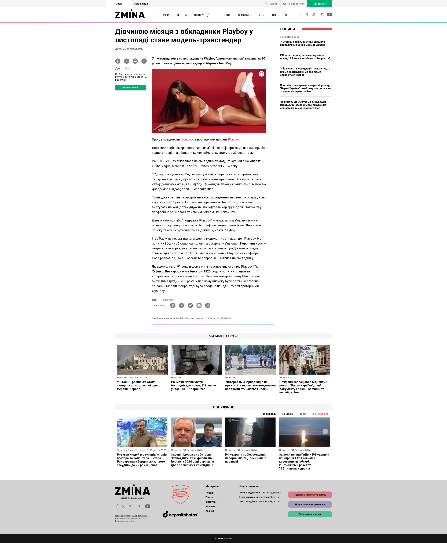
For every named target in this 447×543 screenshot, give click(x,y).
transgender (169, 299)
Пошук (273, 3)
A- (127, 68)
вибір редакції (320, 413)
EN (285, 15)
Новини (163, 15)
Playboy (233, 139)
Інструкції (201, 15)
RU (274, 15)
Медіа (118, 3)
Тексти (182, 15)
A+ (117, 68)
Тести (260, 15)
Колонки (223, 15)
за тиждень (269, 413)
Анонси (243, 15)
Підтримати (319, 3)
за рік (303, 413)
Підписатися (296, 3)
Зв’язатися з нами (310, 514)
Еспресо (188, 139)
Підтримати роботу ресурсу (310, 494)
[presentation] (121, 431)
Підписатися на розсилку (310, 504)
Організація (141, 3)
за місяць (288, 413)
